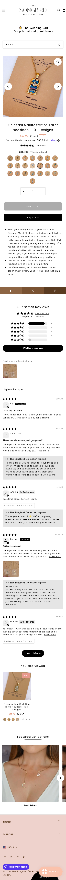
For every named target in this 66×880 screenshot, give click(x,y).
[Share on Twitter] (33, 290)
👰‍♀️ (33, 27)
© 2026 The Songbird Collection (21, 871)
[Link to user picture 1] (11, 569)
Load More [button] (33, 653)
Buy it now (33, 217)
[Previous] (8, 86)
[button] (27, 145)
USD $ (10, 847)
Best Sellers (30, 805)
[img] (10, 399)
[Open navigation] (7, 10)
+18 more (25, 719)
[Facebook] (5, 857)
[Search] (59, 45)
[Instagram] (11, 857)
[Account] (58, 10)
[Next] (58, 86)
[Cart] (64, 10)
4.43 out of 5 (42, 313)
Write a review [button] (33, 348)
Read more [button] (43, 450)
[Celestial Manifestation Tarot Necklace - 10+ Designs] (17, 686)
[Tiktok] (24, 857)
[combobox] (33, 45)
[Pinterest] (17, 857)
